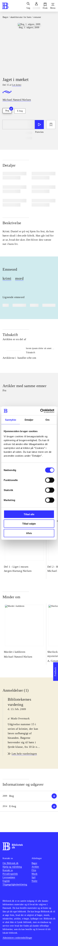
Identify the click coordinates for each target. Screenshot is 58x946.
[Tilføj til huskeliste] (50, 124)
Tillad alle (29, 514)
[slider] (29, 47)
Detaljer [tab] (29, 419)
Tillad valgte (29, 523)
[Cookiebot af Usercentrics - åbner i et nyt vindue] (41, 411)
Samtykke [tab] (10, 419)
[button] (29, 796)
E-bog (20, 111)
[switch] (49, 480)
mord (19, 278)
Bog (7, 110)
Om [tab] (47, 419)
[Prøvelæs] (39, 124)
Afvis (29, 533)
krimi (7, 278)
